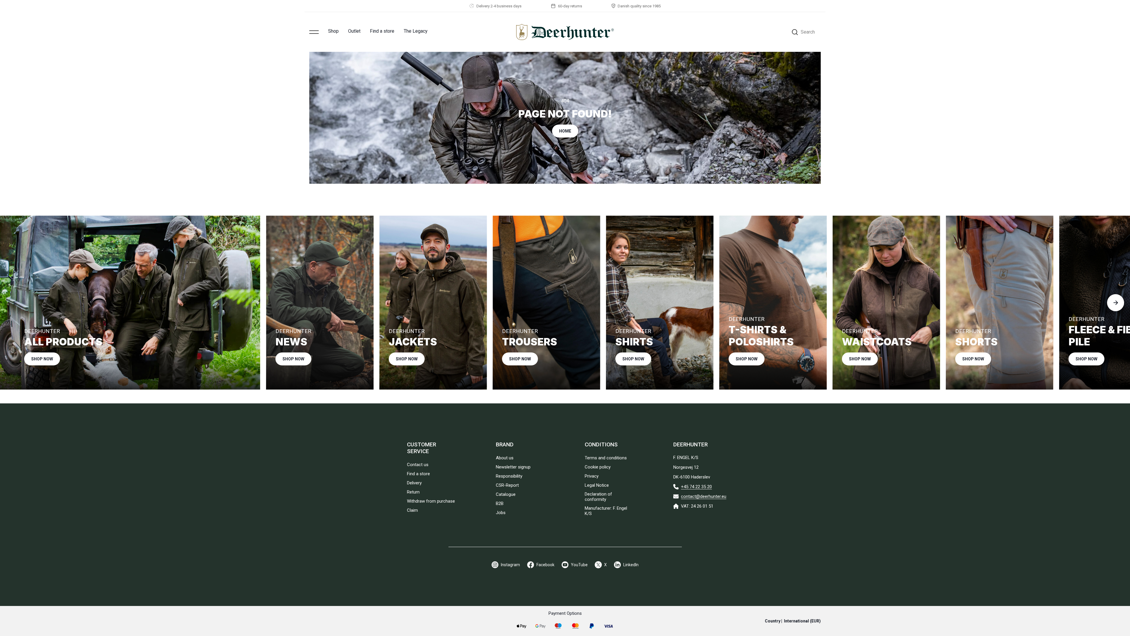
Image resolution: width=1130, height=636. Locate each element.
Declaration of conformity (598, 496)
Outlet (354, 31)
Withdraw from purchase (431, 501)
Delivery (414, 483)
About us (505, 458)
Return (413, 492)
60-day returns (570, 6)
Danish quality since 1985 (639, 6)
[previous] (14, 302)
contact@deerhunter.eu (703, 496)
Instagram (510, 564)
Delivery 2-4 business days (498, 6)
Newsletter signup (513, 467)
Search (808, 32)
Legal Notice (597, 485)
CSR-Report (507, 485)
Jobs (501, 512)
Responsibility (509, 476)
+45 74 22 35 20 (696, 486)
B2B (499, 503)
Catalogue (506, 494)
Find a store (382, 31)
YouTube (579, 564)
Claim (412, 510)
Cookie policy (598, 467)
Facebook (545, 564)
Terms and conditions (606, 458)
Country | (793, 621)
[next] (1115, 302)
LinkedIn (631, 564)
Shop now (42, 359)
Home (565, 131)
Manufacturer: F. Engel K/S (606, 511)
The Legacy (416, 31)
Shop (333, 31)
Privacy (592, 476)
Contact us (417, 464)
